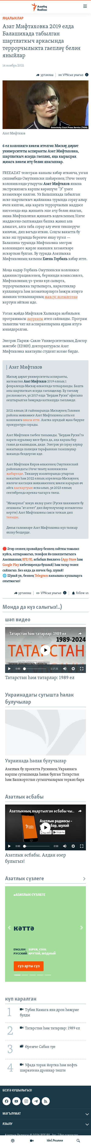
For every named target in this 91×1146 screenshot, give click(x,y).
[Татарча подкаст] (12, 1140)
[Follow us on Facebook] (7, 1101)
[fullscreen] (81, 668)
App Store (69, 559)
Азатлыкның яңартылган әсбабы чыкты (44, 811)
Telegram (41, 576)
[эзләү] (78, 1140)
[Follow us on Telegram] (36, 1101)
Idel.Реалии (55, 1140)
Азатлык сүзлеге (24, 879)
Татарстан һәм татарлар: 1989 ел (37, 634)
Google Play (11, 565)
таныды (12, 517)
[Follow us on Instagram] (26, 1101)
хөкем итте (31, 420)
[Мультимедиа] (31, 1140)
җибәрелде (14, 474)
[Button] (44, 75)
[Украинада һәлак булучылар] (45, 732)
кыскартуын (23, 488)
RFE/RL (27, 559)
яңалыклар (13, 18)
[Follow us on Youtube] (16, 1101)
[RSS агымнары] (46, 1101)
